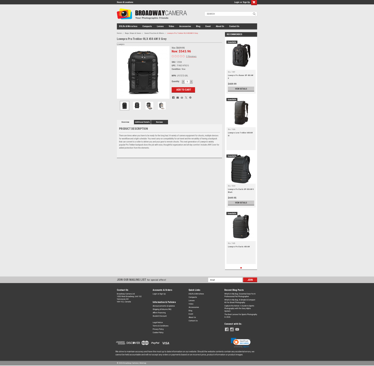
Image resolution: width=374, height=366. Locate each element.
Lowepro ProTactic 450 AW (239, 247)
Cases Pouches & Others (154, 33)
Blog (198, 26)
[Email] (177, 97)
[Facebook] (173, 97)
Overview (125, 122)
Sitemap (143, 363)
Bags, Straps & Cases (133, 33)
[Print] (182, 97)
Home (119, 33)
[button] (241, 343)
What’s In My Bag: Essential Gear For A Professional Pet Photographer (239, 295)
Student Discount (160, 316)
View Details (241, 89)
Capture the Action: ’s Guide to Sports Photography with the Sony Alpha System (239, 308)
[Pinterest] (190, 97)
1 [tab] (241, 268)
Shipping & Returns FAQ (162, 309)
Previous (120, 72)
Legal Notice (158, 322)
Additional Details (142, 122)
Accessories (185, 26)
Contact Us (234, 26)
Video (171, 26)
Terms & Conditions (160, 326)
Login (236, 2)
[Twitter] (186, 97)
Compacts (147, 26)
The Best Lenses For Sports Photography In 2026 (240, 315)
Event (208, 26)
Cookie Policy (158, 333)
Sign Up (246, 2)
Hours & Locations (125, 2)
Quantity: (176, 81)
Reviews (159, 122)
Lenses (160, 26)
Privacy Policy (158, 329)
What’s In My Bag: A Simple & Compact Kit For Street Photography (239, 301)
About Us (220, 26)
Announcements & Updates (164, 306)
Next (166, 72)
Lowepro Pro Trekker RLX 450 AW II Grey (182, 33)
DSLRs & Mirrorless (128, 26)
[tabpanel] (241, 66)
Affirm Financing (159, 313)
